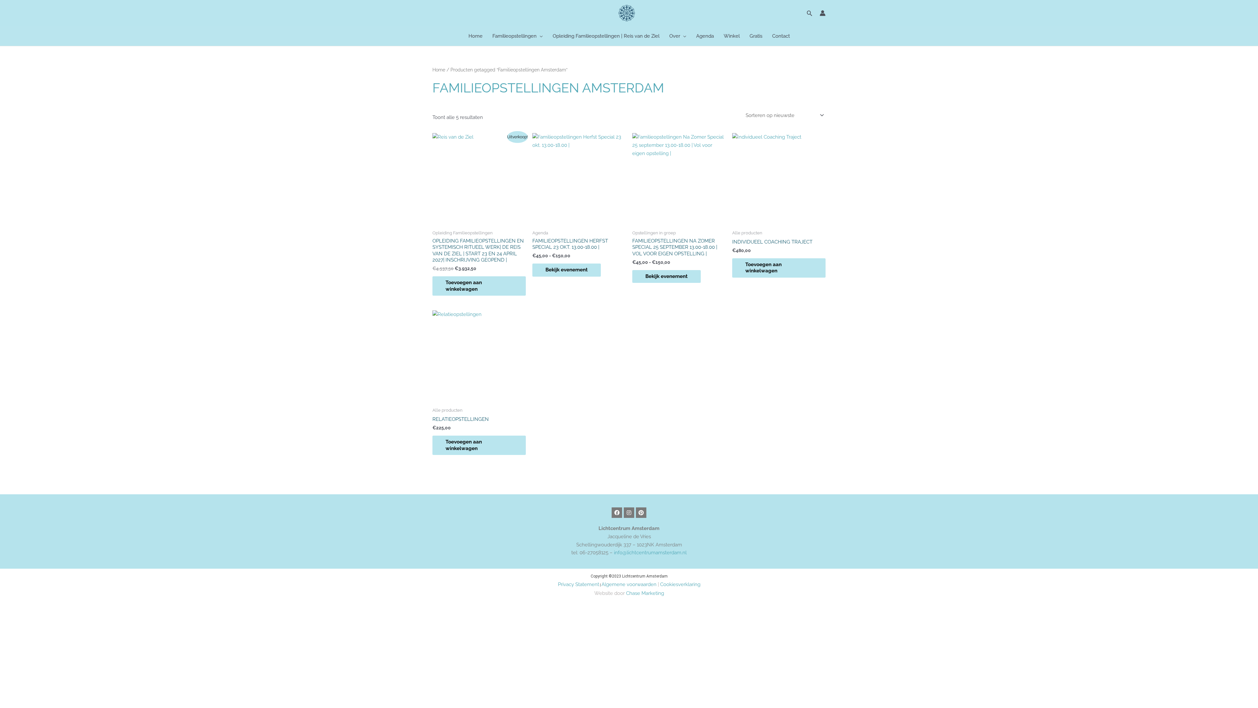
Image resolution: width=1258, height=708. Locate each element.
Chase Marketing (645, 593)
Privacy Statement (578, 584)
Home (438, 69)
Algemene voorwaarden (629, 584)
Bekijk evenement (566, 270)
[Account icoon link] (823, 13)
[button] (809, 13)
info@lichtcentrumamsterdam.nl (650, 553)
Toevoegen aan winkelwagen (464, 286)
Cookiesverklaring (680, 584)
